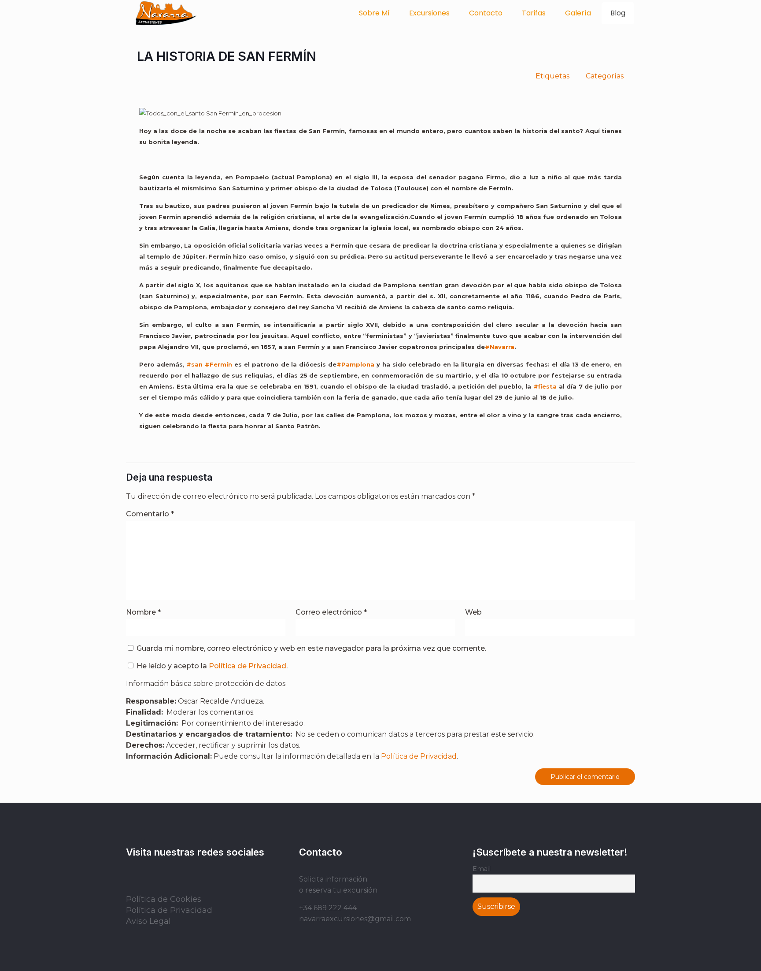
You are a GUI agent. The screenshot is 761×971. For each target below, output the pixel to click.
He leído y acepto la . (211, 666)
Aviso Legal (148, 921)
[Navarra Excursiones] (166, 13)
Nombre (143, 612)
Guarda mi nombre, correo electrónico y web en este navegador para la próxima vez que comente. (311, 648)
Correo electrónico (331, 612)
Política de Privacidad (247, 666)
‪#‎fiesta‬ (545, 386)
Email (482, 869)
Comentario (150, 514)
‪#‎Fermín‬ (218, 364)
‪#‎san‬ (194, 364)
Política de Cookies (163, 899)
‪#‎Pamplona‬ (355, 364)
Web (473, 612)
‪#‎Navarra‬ (499, 346)
